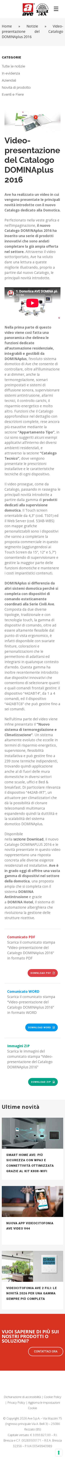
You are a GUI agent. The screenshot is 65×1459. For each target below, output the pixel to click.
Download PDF (41, 973)
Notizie (32, 26)
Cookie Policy (52, 1397)
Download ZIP (41, 1082)
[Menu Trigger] (56, 9)
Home (7, 26)
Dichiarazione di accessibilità (22, 1397)
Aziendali (9, 80)
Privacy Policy (16, 1402)
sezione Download (28, 839)
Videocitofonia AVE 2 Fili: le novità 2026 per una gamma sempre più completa (31, 1293)
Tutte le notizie (13, 66)
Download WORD (39, 1027)
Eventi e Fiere (13, 94)
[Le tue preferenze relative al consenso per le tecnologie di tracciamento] (58, 1452)
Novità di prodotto (16, 87)
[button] (45, 1351)
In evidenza (11, 73)
